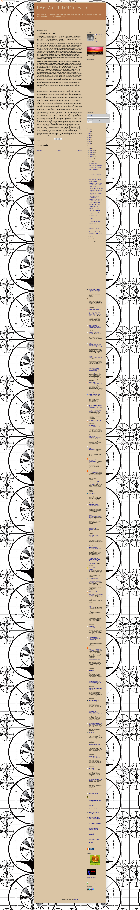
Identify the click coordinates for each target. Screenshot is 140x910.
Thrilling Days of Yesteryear (95, 591)
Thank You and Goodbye (94, 472)
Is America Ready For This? (95, 233)
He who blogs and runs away (94, 724)
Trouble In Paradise (93, 637)
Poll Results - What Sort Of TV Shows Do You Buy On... (95, 173)
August (91, 158)
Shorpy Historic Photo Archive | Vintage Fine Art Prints (94, 818)
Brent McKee (99, 34)
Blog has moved (92, 701)
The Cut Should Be (93, 206)
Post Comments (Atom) (48, 153)
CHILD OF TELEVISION (94, 332)
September (92, 156)
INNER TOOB (92, 382)
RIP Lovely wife (92, 449)
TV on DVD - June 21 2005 (95, 179)
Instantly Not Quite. (92, 461)
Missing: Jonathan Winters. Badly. (95, 682)
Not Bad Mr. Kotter (93, 163)
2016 (89, 128)
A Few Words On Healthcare (94, 437)
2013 (89, 133)
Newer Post (39, 150)
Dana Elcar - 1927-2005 (94, 204)
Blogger (76, 899)
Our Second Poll (93, 181)
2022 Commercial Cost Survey (95, 505)
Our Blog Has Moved (93, 691)
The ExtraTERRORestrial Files (95, 426)
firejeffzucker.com (93, 756)
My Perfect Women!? (94, 169)
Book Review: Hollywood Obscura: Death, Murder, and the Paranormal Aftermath (95, 594)
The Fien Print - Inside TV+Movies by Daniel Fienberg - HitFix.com (94, 828)
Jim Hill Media (92, 425)
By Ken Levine (92, 493)
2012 (89, 135)
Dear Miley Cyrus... (93, 780)
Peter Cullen (91, 333)
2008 (89, 143)
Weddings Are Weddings (94, 210)
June (91, 161)
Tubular (90, 515)
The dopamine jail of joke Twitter (95, 548)
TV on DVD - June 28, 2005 (95, 167)
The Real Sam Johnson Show (95, 779)
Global (42, 140)
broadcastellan (92, 367)
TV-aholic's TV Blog (93, 504)
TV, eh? (90, 343)
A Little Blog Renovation (94, 202)
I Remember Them (93, 176)
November (92, 152)
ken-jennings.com (93, 547)
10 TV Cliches (92, 186)
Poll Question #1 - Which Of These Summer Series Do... (96, 200)
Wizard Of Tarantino (93, 617)
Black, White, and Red (93, 395)
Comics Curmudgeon (94, 298)
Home (59, 150)
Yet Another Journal (93, 793)
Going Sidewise (92, 661)
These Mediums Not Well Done (96, 188)
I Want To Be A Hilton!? (94, 178)
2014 (89, 131)
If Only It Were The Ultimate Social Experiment (95, 229)
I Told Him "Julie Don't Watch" (95, 165)
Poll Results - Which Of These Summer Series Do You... (95, 184)
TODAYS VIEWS (92, 805)
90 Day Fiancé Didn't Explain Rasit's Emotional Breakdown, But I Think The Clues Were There (95, 291)
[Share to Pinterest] (61, 139)
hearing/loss (91, 626)
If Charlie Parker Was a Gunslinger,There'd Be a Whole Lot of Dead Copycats (95, 559)
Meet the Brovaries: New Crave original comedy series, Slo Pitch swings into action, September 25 (95, 345)
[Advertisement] (66, 23)
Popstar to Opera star (93, 769)
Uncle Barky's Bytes (93, 535)
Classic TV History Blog (94, 394)
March (91, 240)
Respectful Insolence (93, 578)
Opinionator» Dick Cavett (94, 681)
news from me (92, 797)
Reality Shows (46, 140)
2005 (89, 148)
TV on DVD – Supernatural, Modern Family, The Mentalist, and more (95, 713)
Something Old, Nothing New (95, 723)
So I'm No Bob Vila (93, 225)
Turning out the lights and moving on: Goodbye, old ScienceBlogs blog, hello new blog (95, 581)
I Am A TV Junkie (93, 842)
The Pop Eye (91, 732)
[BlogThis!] (56, 139)
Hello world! (91, 529)
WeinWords (91, 670)
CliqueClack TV (92, 711)
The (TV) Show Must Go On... (95, 471)
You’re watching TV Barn (94, 744)
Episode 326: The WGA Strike (95, 494)
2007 (89, 145)
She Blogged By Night (94, 808)
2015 (89, 129)
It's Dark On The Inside (94, 208)
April (91, 238)
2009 (89, 141)
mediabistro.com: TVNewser (95, 481)
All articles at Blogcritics (94, 789)
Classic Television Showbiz (95, 420)
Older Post (79, 150)
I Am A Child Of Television (64, 7)
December (92, 150)
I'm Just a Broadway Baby (94, 671)
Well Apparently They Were (95, 231)
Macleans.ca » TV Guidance (95, 823)
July (91, 160)
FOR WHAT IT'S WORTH (94, 659)
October (91, 154)
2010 (89, 139)
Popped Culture (92, 615)
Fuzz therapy (91, 607)
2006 (89, 147)
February (92, 241)
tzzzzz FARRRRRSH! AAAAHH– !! (95, 300)
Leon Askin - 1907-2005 (94, 227)
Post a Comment (42, 147)
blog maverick (92, 436)
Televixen (91, 356)
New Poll (91, 171)
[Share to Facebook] (59, 139)
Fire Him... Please (93, 215)
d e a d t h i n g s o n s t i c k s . (95, 648)
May (91, 236)
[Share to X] (58, 139)
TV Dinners (91, 768)
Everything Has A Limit (94, 700)
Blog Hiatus (91, 570)
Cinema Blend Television (94, 289)
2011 (89, 137)
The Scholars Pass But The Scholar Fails (95, 197)
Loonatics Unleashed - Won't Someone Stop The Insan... (96, 221)
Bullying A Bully (92, 223)
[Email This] (54, 139)
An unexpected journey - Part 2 (95, 627)
